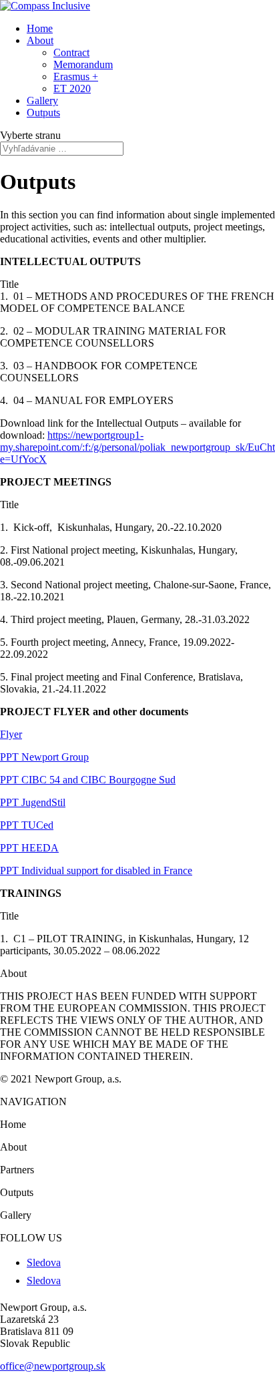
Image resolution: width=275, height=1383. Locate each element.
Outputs (43, 112)
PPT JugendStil (32, 802)
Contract (71, 52)
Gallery (42, 100)
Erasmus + (75, 76)
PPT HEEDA (29, 847)
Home (40, 28)
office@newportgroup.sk (52, 1366)
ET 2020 (72, 88)
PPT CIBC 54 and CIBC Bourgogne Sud (88, 779)
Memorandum (83, 64)
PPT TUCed (26, 825)
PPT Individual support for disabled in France (96, 870)
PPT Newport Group (44, 757)
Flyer (11, 734)
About (40, 40)
